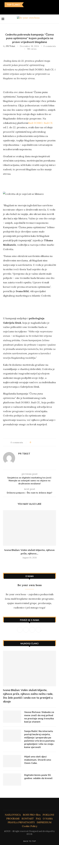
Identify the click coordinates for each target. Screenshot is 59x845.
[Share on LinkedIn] (43, 442)
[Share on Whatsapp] (46, 442)
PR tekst (10, 46)
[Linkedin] (27, 10)
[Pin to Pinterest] (40, 442)
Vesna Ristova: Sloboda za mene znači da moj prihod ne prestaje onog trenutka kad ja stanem (39, 717)
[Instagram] (23, 10)
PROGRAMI (13, 818)
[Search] (55, 19)
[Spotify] (40, 10)
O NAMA (48, 818)
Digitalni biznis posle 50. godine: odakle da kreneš (38, 777)
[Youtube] (32, 10)
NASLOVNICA (13, 814)
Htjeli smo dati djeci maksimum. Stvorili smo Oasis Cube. (37, 759)
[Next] (30, 4)
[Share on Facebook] (36, 442)
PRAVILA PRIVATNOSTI (21, 822)
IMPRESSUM (44, 822)
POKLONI (48, 814)
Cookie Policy (29, 826)
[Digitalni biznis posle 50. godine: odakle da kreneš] (12, 779)
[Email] (36, 10)
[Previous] (26, 4)
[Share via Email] (49, 442)
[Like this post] (32, 442)
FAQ (38, 818)
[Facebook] (19, 10)
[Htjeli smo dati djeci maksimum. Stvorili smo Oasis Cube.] (12, 761)
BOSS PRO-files (32, 814)
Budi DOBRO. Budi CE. (40, 122)
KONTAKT (28, 818)
